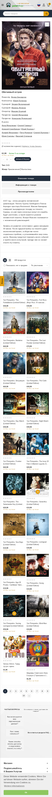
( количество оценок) (11, 146)
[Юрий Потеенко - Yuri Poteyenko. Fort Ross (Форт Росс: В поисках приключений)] (38, 283)
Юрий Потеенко (20, 101)
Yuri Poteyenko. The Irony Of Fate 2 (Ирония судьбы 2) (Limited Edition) (38, 463)
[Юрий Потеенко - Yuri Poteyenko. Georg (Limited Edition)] (38, 565)
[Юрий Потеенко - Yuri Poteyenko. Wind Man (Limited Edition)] (38, 606)
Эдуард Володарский (20, 104)
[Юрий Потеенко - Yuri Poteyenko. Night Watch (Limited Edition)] (38, 403)
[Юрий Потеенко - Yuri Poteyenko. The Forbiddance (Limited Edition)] (14, 283)
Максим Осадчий (18, 111)
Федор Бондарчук (18, 97)
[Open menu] (3, 5)
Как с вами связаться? (14, 733)
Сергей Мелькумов (20, 115)
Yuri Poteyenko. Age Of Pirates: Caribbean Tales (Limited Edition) (12, 584)
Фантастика (26, 169)
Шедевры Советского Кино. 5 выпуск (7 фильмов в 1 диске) (37, 675)
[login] (44, 5)
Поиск (46, 13)
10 (24, 696)
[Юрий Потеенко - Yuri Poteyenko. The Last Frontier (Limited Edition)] (38, 323)
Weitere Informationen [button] (14, 786)
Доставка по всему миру (26, 5)
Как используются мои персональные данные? (14, 720)
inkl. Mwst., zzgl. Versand (8, 155)
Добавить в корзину (23, 159)
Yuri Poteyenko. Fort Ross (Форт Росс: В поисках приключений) (37, 302)
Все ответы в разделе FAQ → (39, 733)
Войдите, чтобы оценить (32, 146)
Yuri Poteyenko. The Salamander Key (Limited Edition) (12, 504)
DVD (8, 165)
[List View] (10, 260)
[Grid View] (5, 260)
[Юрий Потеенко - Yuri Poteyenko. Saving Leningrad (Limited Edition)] (14, 606)
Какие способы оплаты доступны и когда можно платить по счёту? (14, 745)
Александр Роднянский (22, 118)
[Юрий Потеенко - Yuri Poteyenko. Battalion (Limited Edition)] (14, 323)
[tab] (26, 178)
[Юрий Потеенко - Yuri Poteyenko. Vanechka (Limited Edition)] (38, 484)
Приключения (14, 169)
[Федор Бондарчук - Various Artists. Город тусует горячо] (14, 646)
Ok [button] (26, 792)
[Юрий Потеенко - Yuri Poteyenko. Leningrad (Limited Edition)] (38, 525)
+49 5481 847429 (23, 3)
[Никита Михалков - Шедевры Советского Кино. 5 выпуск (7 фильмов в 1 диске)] (38, 651)
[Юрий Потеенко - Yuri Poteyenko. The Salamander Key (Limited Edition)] (14, 484)
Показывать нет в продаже (16, 265)
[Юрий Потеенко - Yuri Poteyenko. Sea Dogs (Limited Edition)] (14, 525)
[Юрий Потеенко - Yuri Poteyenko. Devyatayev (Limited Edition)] (14, 363)
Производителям (26, 192)
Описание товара (26, 178)
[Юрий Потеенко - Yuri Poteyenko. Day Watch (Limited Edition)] (14, 403)
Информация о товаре (26, 185)
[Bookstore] (15, 5)
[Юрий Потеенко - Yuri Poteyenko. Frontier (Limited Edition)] (14, 444)
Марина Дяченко (18, 108)
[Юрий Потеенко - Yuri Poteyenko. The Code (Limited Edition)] (38, 363)
